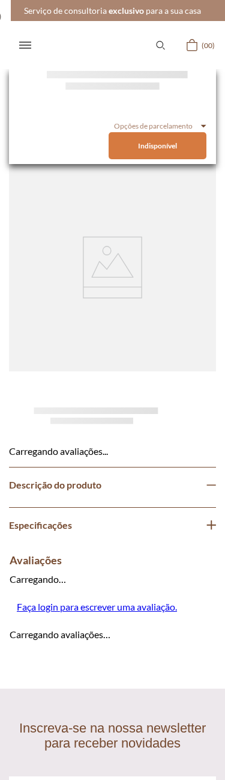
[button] (160, 45)
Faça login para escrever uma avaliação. (97, 606)
